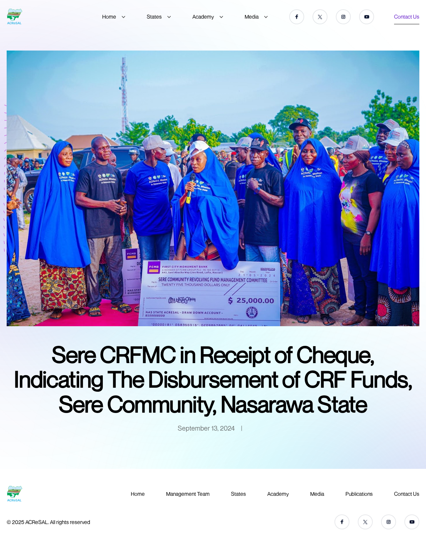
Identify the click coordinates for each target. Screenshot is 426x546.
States (154, 16)
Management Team (188, 493)
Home (109, 16)
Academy (203, 16)
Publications (359, 493)
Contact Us (406, 16)
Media (252, 16)
